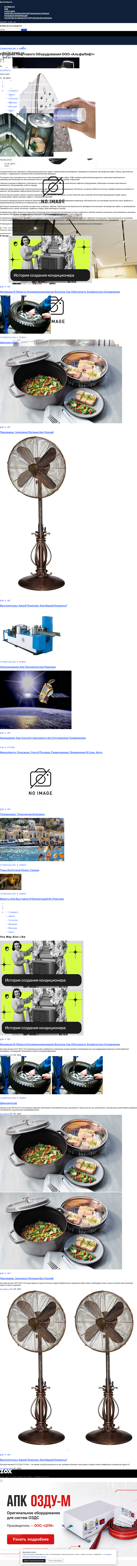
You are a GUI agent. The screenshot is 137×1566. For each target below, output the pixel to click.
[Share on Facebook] (70, 903)
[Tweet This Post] (70, 906)
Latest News (9, 11)
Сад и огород (14, 78)
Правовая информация (16, 16)
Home (6, 9)
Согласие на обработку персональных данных (28, 18)
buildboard (5, 70)
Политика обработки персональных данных (26, 13)
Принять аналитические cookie (34, 1560)
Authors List (9, 7)
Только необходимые (55, 1560)
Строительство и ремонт (20, 56)
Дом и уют (13, 67)
